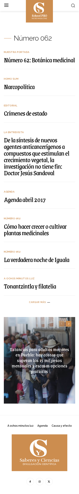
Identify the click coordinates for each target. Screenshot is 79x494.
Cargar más (37, 302)
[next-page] (68, 324)
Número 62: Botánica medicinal (39, 60)
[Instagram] (39, 481)
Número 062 (12, 218)
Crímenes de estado (25, 113)
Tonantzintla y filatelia (30, 286)
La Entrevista (14, 132)
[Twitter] (49, 481)
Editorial (10, 105)
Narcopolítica (19, 86)
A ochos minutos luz (19, 278)
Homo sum (11, 78)
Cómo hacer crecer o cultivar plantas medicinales (35, 229)
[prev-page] (61, 324)
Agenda (9, 191)
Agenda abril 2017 (24, 199)
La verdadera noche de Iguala (36, 259)
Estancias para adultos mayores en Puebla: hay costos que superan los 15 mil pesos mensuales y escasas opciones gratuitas (39, 360)
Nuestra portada (17, 52)
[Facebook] (30, 481)
